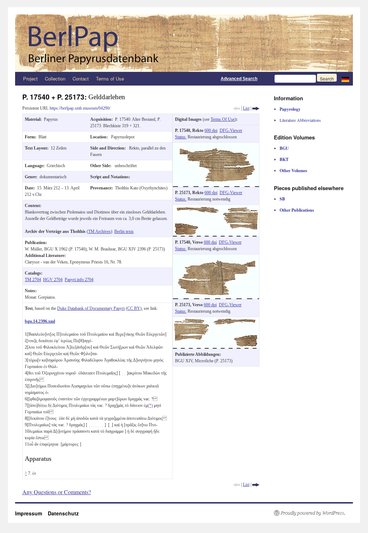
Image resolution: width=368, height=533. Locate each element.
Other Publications (297, 210)
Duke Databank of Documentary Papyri (91, 308)
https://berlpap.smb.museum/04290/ (80, 108)
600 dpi (210, 130)
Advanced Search (239, 78)
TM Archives (99, 231)
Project (30, 78)
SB (282, 199)
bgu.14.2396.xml (40, 321)
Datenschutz (63, 513)
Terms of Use (110, 78)
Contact (81, 78)
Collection (55, 78)
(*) (150, 405)
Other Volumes (293, 170)
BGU (284, 148)
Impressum (31, 513)
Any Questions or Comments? (56, 492)
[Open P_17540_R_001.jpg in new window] (216, 145)
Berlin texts (124, 231)
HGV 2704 (53, 279)
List (246, 108)
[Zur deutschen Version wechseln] (345, 79)
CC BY (133, 308)
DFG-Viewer (231, 130)
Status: (181, 136)
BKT (284, 159)
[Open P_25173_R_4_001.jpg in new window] (216, 208)
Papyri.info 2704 (79, 279)
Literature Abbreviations (300, 120)
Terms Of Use (223, 119)
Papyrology (290, 109)
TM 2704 (33, 279)
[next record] (255, 108)
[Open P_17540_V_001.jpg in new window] (216, 257)
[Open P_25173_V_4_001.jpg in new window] (216, 320)
